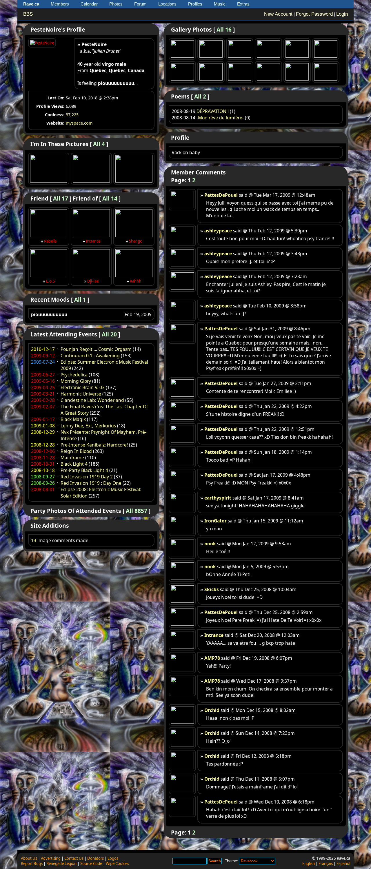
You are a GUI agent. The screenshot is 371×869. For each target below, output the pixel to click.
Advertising (51, 858)
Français (326, 863)
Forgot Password (314, 14)
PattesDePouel (221, 195)
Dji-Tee (93, 281)
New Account (278, 14)
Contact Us (73, 858)
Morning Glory (76, 381)
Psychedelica (74, 374)
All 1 (80, 299)
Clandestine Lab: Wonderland (92, 400)
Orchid (211, 710)
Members (60, 3)
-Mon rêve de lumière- (220, 117)
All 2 (200, 96)
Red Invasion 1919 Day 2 (87, 476)
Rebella (50, 241)
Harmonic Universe (81, 394)
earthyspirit (217, 498)
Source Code (91, 863)
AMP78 (212, 658)
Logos (113, 858)
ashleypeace (218, 230)
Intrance (93, 241)
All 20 (109, 334)
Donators (95, 858)
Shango (135, 241)
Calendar (89, 3)
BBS (28, 14)
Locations (167, 3)
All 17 (60, 198)
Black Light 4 (74, 464)
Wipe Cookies (117, 863)
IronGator (215, 521)
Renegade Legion (61, 863)
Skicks (211, 589)
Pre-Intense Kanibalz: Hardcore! (94, 445)
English (308, 863)
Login (342, 14)
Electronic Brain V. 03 (83, 387)
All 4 (99, 144)
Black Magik (73, 419)
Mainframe (72, 457)
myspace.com (79, 123)
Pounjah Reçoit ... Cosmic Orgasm (96, 349)
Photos (116, 3)
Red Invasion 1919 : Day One (91, 483)
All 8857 (136, 511)
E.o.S (50, 281)
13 (33, 540)
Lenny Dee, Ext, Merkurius (88, 425)
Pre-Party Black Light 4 (84, 470)
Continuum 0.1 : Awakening (90, 355)
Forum (140, 3)
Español (343, 863)
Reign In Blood (76, 451)
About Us (29, 858)
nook (210, 543)
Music (219, 3)
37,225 (72, 114)
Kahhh (135, 281)
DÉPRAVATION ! (213, 111)
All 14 (109, 198)
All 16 (224, 29)
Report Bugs (32, 863)
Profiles (195, 3)
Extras (243, 3)
